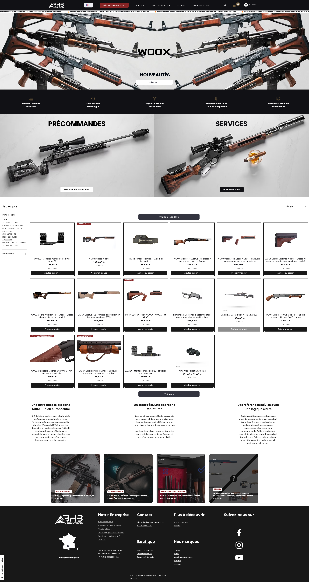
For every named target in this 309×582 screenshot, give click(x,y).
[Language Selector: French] (88, 5)
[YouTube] (239, 557)
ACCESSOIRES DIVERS (10, 245)
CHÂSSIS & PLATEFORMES (12, 225)
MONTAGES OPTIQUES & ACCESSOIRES (12, 229)
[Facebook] (239, 533)
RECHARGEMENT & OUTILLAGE (14, 242)
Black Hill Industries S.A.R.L (110, 550)
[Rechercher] (225, 5)
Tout (4, 220)
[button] (140, 5)
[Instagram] (239, 545)
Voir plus (169, 394)
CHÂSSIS (217, 489)
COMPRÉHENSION (115, 491)
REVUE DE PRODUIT (63, 491)
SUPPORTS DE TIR (9, 234)
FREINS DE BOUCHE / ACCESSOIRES (10, 238)
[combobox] (296, 206)
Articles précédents (168, 216)
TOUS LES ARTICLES (10, 222)
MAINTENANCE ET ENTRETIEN (173, 491)
